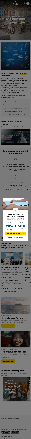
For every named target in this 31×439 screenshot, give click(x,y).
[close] (25, 200)
